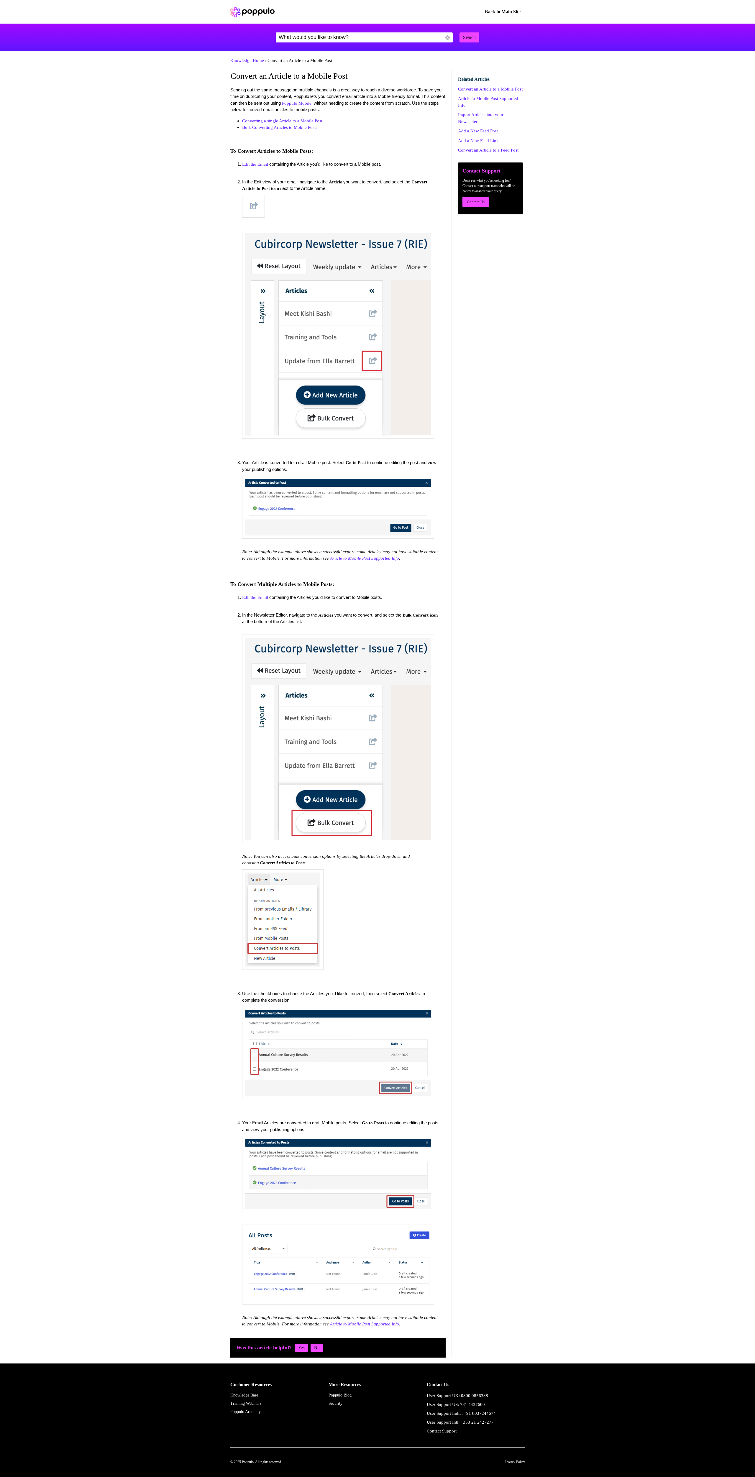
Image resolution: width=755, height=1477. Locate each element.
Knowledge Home (247, 60)
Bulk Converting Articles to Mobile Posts (279, 127)
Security (335, 1403)
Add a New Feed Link (478, 140)
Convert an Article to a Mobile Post (490, 89)
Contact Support (442, 1431)
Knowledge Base (244, 1395)
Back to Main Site (503, 11)
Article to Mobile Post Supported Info (364, 558)
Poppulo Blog (340, 1395)
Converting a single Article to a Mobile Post (282, 121)
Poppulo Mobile (296, 103)
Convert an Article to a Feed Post (488, 150)
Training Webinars (245, 1403)
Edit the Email (255, 164)
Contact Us (476, 202)
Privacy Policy (515, 1462)
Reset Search (447, 37)
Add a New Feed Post (478, 131)
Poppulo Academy (245, 1411)
